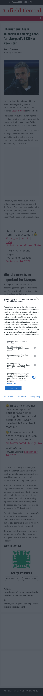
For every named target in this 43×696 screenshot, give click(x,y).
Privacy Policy (35, 397)
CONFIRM (13, 388)
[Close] (38, 299)
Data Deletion (8, 397)
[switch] (34, 348)
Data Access (21, 397)
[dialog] (21, 348)
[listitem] (21, 342)
